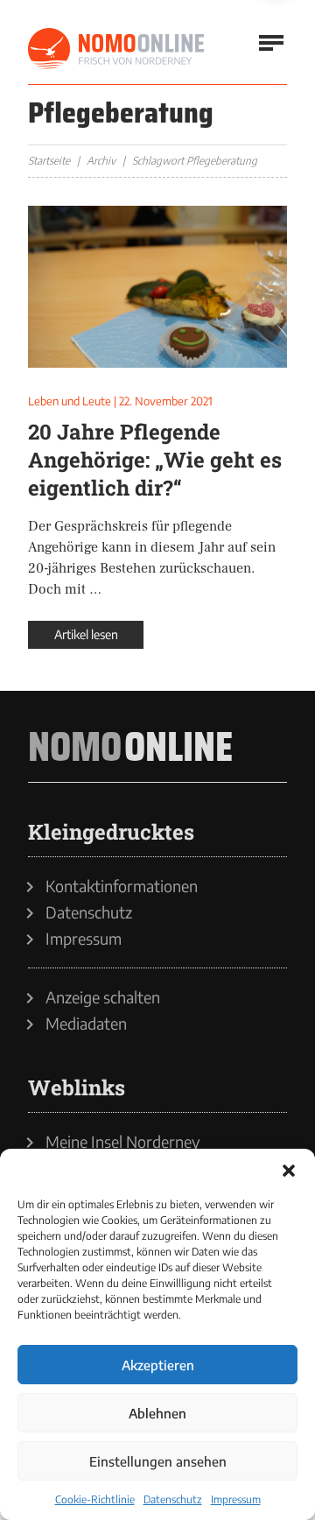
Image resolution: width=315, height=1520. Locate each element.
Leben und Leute (69, 401)
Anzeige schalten (103, 997)
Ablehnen (157, 1413)
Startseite (49, 160)
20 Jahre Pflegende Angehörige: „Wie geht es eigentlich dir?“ (155, 460)
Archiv (101, 160)
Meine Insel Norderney (123, 1142)
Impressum (236, 1499)
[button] (289, 1170)
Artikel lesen (86, 634)
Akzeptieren (158, 1365)
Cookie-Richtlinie (95, 1499)
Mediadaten (86, 1023)
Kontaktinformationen (122, 886)
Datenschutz (173, 1499)
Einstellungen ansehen (158, 1461)
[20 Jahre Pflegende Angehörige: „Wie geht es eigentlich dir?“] (157, 287)
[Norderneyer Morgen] (117, 49)
